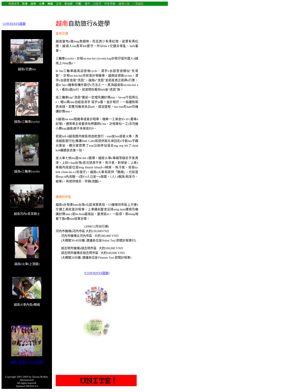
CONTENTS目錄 (14, 23)
